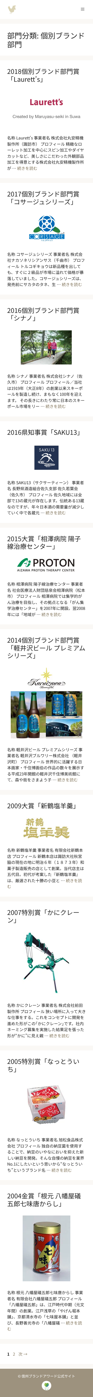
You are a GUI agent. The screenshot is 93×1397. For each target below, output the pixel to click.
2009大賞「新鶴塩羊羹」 (43, 805)
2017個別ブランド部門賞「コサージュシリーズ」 (43, 197)
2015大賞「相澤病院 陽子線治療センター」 (44, 542)
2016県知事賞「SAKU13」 (45, 432)
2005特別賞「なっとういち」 (43, 1065)
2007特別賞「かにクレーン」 (43, 916)
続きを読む (27, 168)
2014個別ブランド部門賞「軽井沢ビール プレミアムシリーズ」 (46, 647)
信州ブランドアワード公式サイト (12, 9)
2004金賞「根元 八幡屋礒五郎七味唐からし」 (44, 1199)
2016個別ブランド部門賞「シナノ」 (43, 314)
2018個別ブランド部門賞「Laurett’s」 (43, 75)
